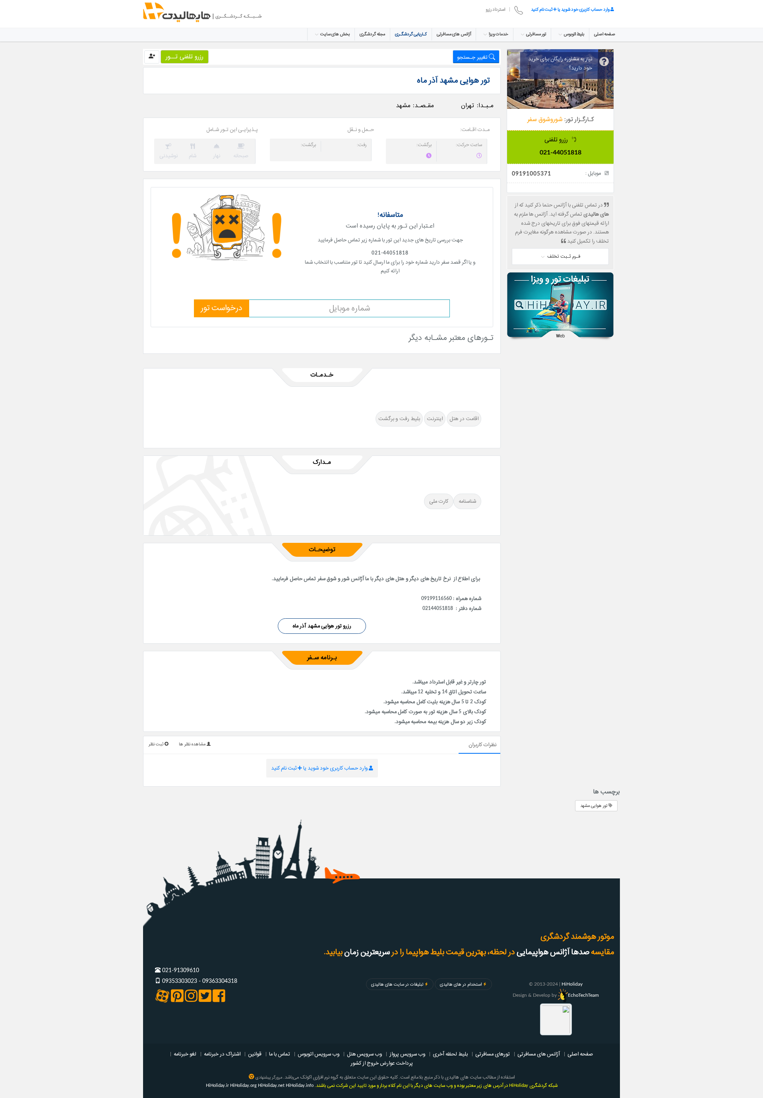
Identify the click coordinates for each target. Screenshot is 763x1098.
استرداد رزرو (495, 10)
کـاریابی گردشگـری (411, 34)
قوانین (254, 1054)
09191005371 (531, 174)
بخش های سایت (335, 34)
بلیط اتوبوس (573, 34)
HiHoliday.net (271, 1085)
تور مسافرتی (535, 34)
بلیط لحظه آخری (450, 1054)
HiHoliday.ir (217, 1085)
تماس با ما (279, 1054)
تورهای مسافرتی (492, 1054)
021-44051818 (560, 153)
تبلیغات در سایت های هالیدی (397, 984)
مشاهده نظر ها (193, 744)
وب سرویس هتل (364, 1054)
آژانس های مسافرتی (454, 34)
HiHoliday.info (300, 1085)
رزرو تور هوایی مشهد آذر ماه (322, 625)
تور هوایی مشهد (594, 806)
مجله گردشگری (372, 34)
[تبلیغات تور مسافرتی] (560, 306)
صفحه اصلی (604, 34)
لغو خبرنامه (185, 1054)
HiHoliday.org (243, 1085)
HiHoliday (572, 984)
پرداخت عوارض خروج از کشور (382, 1063)
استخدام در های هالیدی (461, 984)
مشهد (403, 105)
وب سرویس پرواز (407, 1054)
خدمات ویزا (498, 34)
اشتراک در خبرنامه (222, 1054)
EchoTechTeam (583, 995)
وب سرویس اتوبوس (318, 1054)
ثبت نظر (157, 744)
